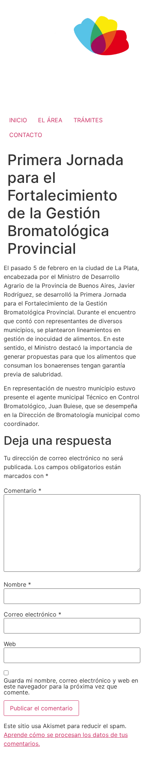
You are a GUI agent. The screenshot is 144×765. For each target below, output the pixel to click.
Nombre (17, 584)
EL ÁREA (50, 120)
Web (10, 644)
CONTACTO (25, 135)
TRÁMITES (88, 120)
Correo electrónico (32, 614)
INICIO (18, 120)
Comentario (22, 491)
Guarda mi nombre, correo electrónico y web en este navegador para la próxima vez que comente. (71, 686)
